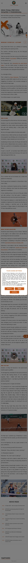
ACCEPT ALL (14, 292)
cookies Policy (19, 284)
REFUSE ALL (9, 288)
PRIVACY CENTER (19, 289)
